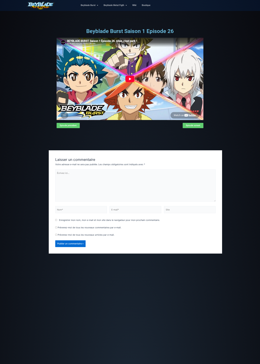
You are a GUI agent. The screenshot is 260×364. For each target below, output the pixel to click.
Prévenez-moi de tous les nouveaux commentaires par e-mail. (89, 227)
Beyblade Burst (88, 5)
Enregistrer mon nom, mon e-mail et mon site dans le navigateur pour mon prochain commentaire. (109, 220)
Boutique (146, 5)
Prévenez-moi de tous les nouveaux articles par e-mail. (86, 234)
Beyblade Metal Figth (114, 5)
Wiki (134, 5)
